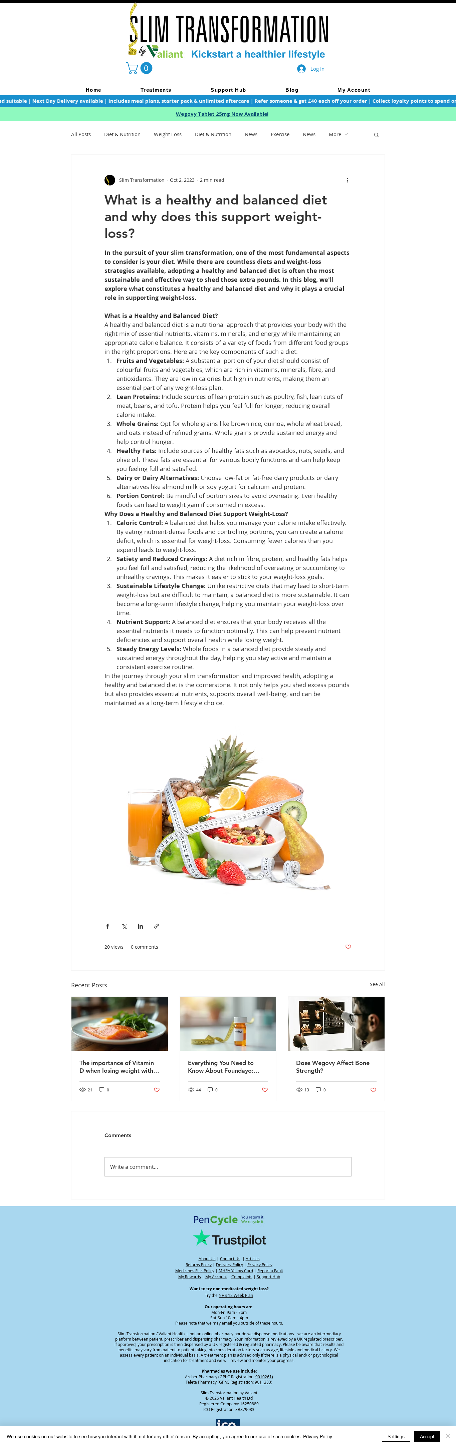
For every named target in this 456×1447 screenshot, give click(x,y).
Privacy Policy (259, 1264)
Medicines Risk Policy (194, 1270)
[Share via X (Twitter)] (124, 926)
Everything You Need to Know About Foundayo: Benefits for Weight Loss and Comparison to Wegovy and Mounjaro (228, 1066)
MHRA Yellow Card (236, 1270)
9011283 (263, 1382)
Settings (396, 1436)
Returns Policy (199, 1264)
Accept (427, 1436)
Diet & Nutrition (122, 134)
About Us (207, 1258)
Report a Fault (270, 1270)
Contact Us (230, 1258)
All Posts (81, 134)
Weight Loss (168, 134)
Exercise (280, 134)
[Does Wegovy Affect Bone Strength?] (336, 1024)
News (251, 134)
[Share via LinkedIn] (140, 926)
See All (377, 984)
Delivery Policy (229, 1264)
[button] (140, 68)
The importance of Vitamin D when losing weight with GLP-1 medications (116, 1066)
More (335, 134)
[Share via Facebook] (107, 926)
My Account (216, 1276)
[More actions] (348, 180)
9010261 (263, 1376)
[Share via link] (157, 926)
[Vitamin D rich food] (119, 1024)
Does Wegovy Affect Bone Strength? (333, 1066)
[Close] (448, 1436)
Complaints (241, 1276)
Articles (253, 1258)
